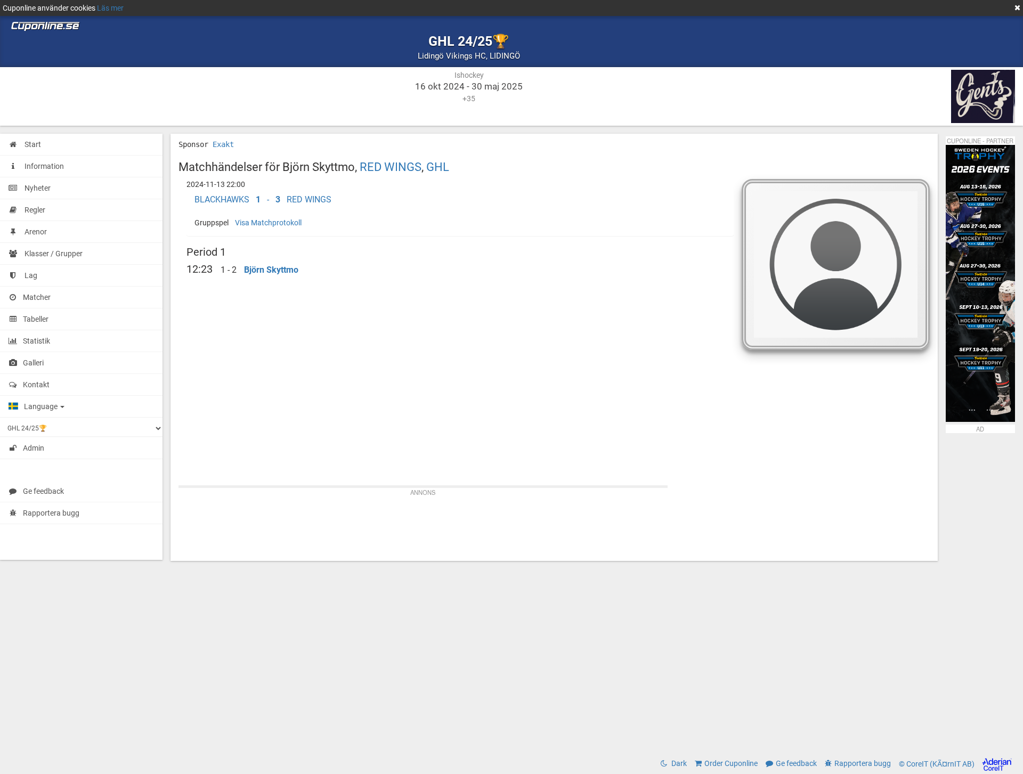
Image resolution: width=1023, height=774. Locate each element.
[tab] (460, 200)
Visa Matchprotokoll (268, 222)
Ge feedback (43, 491)
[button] (460, 200)
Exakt (223, 144)
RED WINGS (390, 167)
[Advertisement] (554, 524)
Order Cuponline (731, 763)
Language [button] (41, 406)
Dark (678, 763)
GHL (437, 167)
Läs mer (110, 8)
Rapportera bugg (51, 513)
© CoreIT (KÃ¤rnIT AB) (937, 764)
